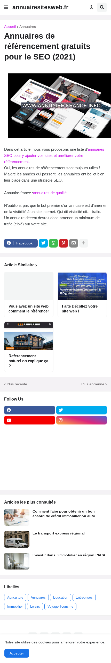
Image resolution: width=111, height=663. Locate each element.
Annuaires (27, 26)
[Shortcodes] (29, 480)
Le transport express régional (59, 533)
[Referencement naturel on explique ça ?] (28, 336)
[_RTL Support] (29, 460)
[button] (6, 7)
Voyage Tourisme (60, 606)
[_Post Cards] (29, 440)
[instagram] (81, 420)
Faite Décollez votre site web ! (80, 308)
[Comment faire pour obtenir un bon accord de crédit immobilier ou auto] (16, 517)
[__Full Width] (29, 430)
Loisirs (35, 606)
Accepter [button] (17, 653)
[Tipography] (81, 470)
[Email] (73, 243)
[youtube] (29, 420)
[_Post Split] (81, 440)
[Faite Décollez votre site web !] (82, 286)
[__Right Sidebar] (81, 430)
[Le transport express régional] (16, 539)
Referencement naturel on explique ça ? (28, 361)
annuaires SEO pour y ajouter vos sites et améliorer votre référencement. (54, 155)
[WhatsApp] (53, 243)
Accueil (10, 26)
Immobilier (15, 606)
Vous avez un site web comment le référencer (29, 308)
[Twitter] (43, 243)
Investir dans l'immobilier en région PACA (69, 555)
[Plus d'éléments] (83, 243)
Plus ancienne (92, 384)
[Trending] (81, 460)
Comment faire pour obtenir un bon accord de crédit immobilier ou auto (64, 513)
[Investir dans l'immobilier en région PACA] (16, 561)
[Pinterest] (63, 243)
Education (60, 597)
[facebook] (29, 410)
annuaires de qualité (50, 193)
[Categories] (29, 470)
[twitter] (81, 410)
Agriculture (15, 597)
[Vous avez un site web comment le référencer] (28, 286)
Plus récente (17, 384)
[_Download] (29, 450)
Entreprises (84, 597)
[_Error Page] (81, 450)
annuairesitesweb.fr (40, 7)
